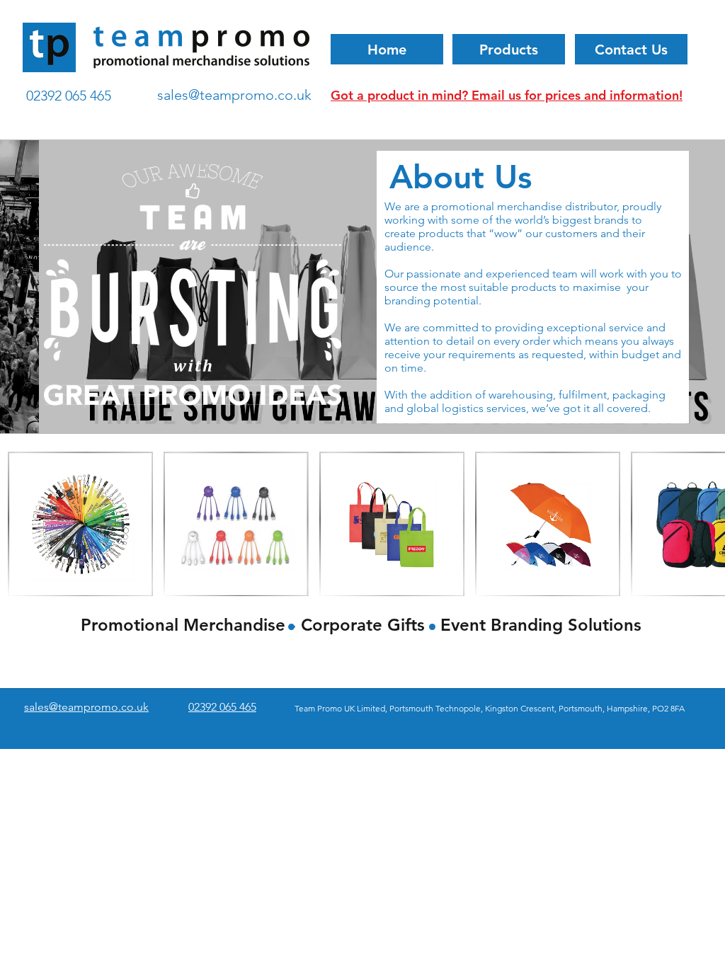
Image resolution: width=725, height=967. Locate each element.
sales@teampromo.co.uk (234, 94)
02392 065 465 (68, 95)
